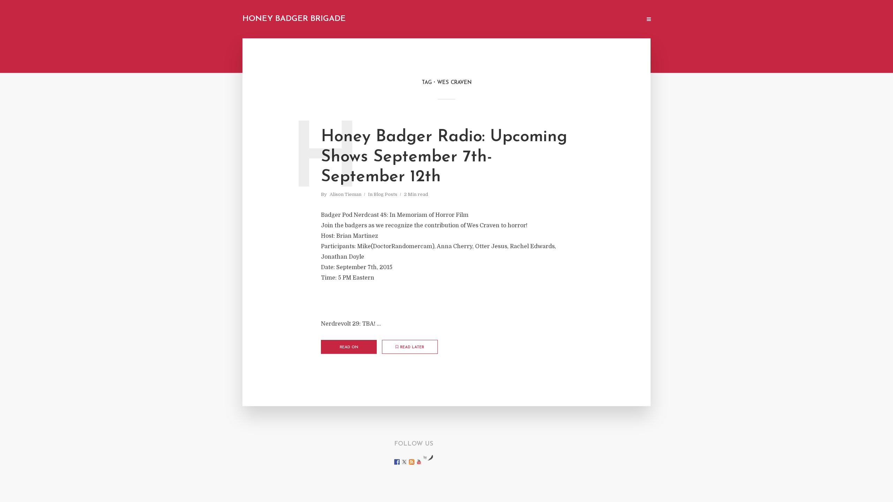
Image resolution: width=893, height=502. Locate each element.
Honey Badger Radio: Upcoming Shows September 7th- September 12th (444, 157)
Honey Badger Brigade (294, 19)
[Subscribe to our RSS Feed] (411, 462)
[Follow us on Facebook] (397, 462)
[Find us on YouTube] (419, 462)
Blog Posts (385, 194)
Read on (349, 347)
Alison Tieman (345, 194)
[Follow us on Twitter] (404, 462)
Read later (412, 347)
